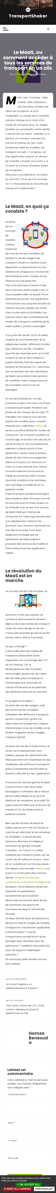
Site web (13, 1158)
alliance (40, 868)
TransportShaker (28, 16)
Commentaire (17, 1094)
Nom (12, 1122)
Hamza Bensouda (38, 74)
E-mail (13, 1140)
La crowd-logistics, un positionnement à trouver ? (22, 986)
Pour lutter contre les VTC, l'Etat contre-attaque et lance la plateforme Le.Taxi (25, 1009)
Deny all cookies (18, 1189)
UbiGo (38, 426)
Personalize (44, 1189)
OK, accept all (29, 1184)
